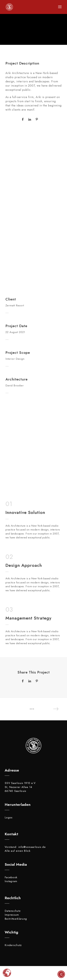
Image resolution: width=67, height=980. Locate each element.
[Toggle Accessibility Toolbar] (61, 974)
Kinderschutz (13, 945)
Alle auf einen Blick (17, 851)
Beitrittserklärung (16, 919)
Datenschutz (13, 911)
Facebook (11, 877)
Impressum (12, 915)
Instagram (11, 881)
